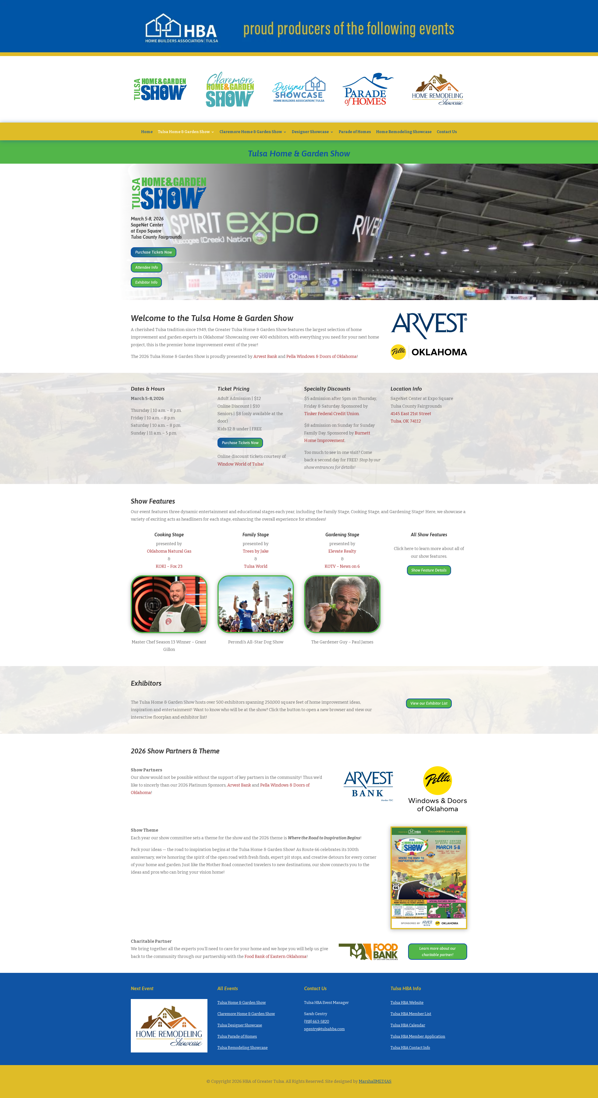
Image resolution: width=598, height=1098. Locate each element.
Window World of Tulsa (240, 464)
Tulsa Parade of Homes (237, 1036)
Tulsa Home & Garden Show (184, 132)
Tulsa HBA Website (407, 1002)
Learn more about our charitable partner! (437, 951)
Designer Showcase (310, 132)
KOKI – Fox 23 (169, 566)
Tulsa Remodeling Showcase (242, 1047)
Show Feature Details (429, 570)
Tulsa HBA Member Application (418, 1036)
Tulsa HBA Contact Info (410, 1047)
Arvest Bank (265, 356)
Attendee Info (146, 267)
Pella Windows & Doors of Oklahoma (321, 356)
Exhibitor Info (146, 282)
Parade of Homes (355, 132)
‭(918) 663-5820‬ (316, 1021)
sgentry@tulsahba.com (324, 1029)
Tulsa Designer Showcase (239, 1025)
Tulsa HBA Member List (411, 1014)
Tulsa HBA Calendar (408, 1025)
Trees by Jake (256, 551)
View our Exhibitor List (428, 703)
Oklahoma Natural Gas (169, 551)
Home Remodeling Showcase (404, 132)
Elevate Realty (342, 551)
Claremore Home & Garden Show (251, 132)
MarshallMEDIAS (375, 1081)
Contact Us (447, 132)
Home (147, 132)
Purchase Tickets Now (153, 252)
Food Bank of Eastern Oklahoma (275, 956)
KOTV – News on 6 (342, 566)
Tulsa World (255, 566)
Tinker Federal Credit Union (331, 413)
